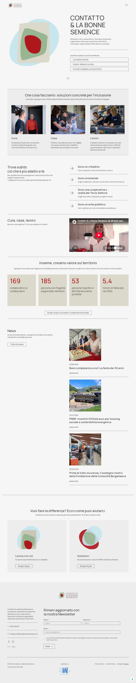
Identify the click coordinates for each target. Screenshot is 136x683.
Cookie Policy (110, 664)
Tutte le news (16, 344)
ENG (13, 647)
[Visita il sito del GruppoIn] (64, 671)
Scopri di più (24, 566)
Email (45, 629)
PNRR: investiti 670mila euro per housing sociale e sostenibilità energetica (94, 420)
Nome (46, 620)
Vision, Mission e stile (83, 64)
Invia (47, 646)
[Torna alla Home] (14, 5)
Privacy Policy (99, 664)
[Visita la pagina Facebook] (8, 641)
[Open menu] (126, 5)
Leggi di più (73, 373)
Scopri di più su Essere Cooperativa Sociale (68, 312)
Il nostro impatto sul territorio (87, 69)
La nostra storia (80, 59)
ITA (8, 647)
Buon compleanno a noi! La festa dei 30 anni (96, 368)
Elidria (126, 664)
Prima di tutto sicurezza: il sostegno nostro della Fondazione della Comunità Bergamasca (97, 474)
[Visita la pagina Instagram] (13, 641)
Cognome (86, 620)
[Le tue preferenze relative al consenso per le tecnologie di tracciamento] (132, 679)
